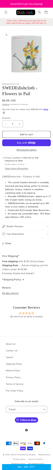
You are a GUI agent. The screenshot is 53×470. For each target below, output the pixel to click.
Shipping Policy (14, 364)
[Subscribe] (43, 409)
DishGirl (14, 455)
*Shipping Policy (11, 279)
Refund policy (44, 455)
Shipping (5, 104)
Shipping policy (18, 464)
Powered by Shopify (27, 455)
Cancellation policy (36, 464)
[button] (6, 12)
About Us (10, 344)
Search (9, 357)
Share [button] (8, 243)
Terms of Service (15, 384)
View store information (16, 168)
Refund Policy (13, 370)
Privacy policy (19, 459)
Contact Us (12, 350)
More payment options (27, 150)
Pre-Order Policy (14, 390)
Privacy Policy (13, 377)
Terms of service (35, 459)
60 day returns (10, 293)
